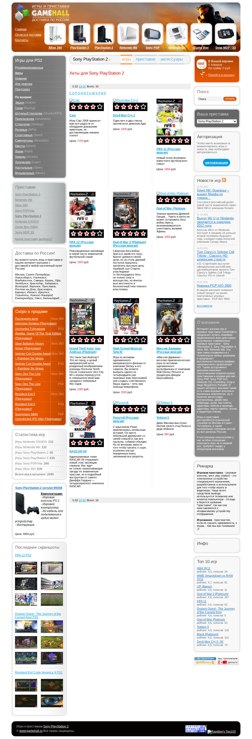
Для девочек (23, 84)
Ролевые (21, 129)
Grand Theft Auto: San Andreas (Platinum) (84, 350)
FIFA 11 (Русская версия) (168, 150)
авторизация (216, 162)
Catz (72, 115)
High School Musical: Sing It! (127, 350)
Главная (21, 29)
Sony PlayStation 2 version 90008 (38, 488)
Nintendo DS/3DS (27, 221)
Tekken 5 (163, 417)
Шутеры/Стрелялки (28, 113)
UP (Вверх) (204, 586)
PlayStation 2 (104, 47)
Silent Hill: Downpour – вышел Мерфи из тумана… (213, 194)
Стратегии (22, 124)
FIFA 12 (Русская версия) (81, 244)
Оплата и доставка (28, 34)
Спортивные (24, 135)
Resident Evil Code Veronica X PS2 (39, 672)
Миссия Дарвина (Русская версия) (169, 350)
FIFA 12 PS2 (23, 555)
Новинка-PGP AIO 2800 (214, 286)
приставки (146, 59)
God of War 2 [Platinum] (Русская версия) (129, 244)
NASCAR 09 (78, 451)
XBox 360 (55, 47)
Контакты (21, 40)
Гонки (19, 108)
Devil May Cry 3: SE (210, 641)
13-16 (82, 86)
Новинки (21, 78)
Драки (19, 151)
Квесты (20, 146)
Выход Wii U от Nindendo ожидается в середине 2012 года (215, 221)
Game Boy (201, 47)
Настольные (23, 167)
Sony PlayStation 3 (27, 194)
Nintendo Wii (128, 47)
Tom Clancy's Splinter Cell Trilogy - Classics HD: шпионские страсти (215, 255)
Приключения (24, 119)
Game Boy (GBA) (26, 227)
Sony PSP (152, 47)
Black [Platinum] (207, 634)
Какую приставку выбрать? (33, 239)
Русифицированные (29, 67)
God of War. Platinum (171, 208)
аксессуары (171, 59)
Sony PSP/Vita (24, 210)
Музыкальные (24, 173)
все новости (204, 305)
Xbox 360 (21, 205)
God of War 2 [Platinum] (212, 594)
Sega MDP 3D (24, 232)
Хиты (19, 73)
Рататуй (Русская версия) (126, 419)
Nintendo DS (177, 47)
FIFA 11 (201, 601)
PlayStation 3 (79, 47)
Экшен (19, 102)
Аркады (20, 157)
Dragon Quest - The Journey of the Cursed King (216, 610)
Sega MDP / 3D (225, 47)
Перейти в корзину (221, 75)
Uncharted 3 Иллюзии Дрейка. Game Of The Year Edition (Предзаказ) (38, 333)
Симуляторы (24, 140)
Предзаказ (22, 89)
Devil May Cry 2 (124, 115)
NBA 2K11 (203, 568)
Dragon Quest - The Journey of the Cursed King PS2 (38, 615)
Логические (23, 162)
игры (126, 59)
